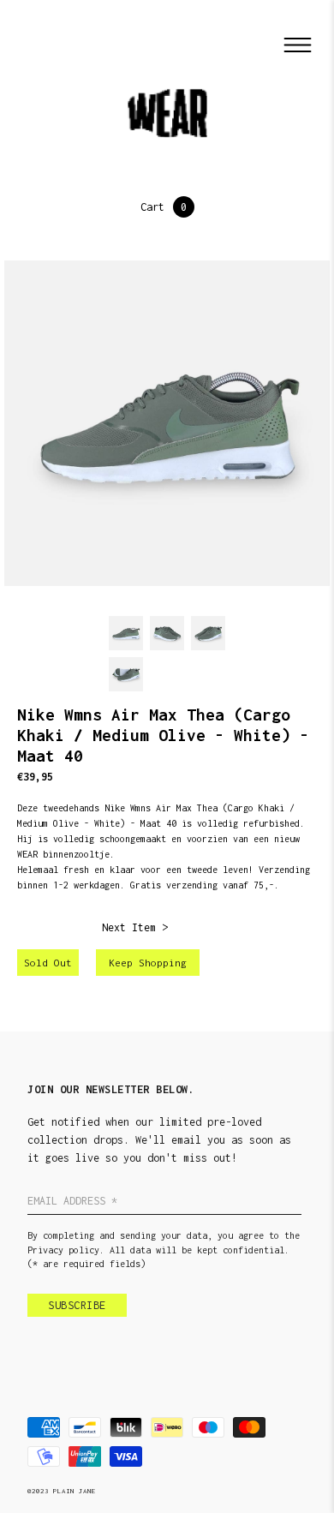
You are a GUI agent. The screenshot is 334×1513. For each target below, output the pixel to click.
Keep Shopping (148, 962)
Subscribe (77, 1305)
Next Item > (135, 927)
